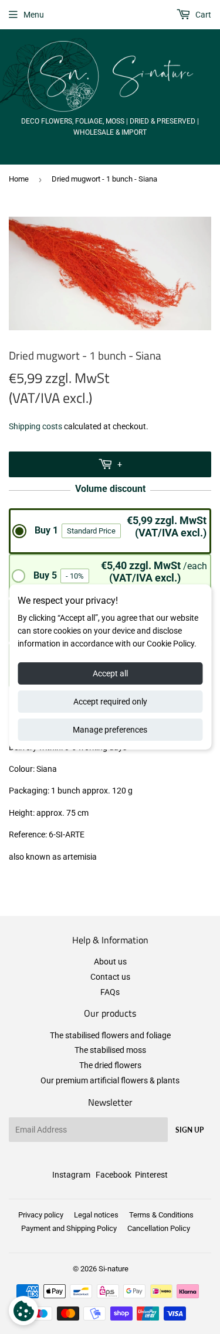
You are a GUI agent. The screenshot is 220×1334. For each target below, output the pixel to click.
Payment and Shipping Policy (69, 1228)
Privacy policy (40, 1214)
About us (110, 961)
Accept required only (110, 701)
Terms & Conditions (161, 1214)
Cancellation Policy (158, 1228)
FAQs (110, 992)
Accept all (110, 673)
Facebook (113, 1174)
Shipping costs (35, 426)
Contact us (110, 976)
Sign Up (189, 1130)
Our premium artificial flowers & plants (110, 1080)
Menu (33, 14)
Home (19, 179)
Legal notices (96, 1214)
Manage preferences (110, 729)
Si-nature (113, 1268)
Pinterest (151, 1174)
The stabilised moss (110, 1050)
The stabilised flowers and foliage (110, 1035)
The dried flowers (110, 1065)
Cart (202, 14)
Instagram (71, 1174)
